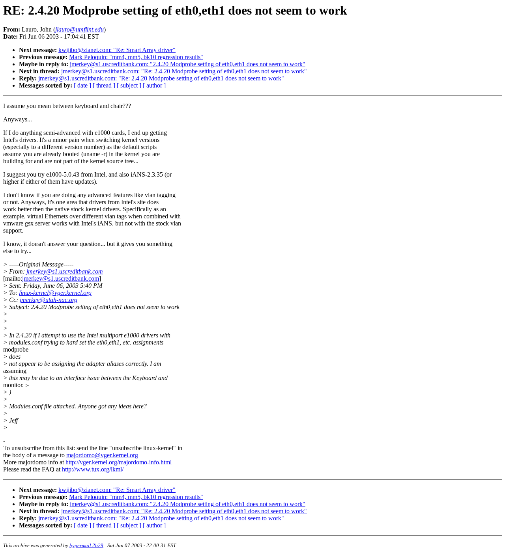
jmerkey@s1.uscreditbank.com (64, 271)
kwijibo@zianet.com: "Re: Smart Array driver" (117, 50)
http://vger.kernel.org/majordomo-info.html (118, 462)
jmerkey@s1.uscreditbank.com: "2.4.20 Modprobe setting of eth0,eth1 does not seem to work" (187, 64)
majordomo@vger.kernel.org (102, 455)
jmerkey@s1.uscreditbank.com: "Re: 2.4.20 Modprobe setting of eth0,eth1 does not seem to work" (184, 71)
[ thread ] (104, 85)
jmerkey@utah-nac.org (48, 299)
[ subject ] (129, 85)
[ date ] (82, 85)
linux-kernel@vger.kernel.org (55, 292)
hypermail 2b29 (86, 545)
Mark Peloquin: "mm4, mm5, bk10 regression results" (136, 57)
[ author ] (154, 85)
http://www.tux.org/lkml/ (92, 469)
